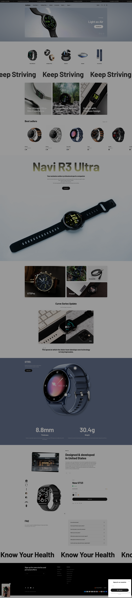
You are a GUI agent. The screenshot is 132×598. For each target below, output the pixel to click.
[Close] (129, 581)
